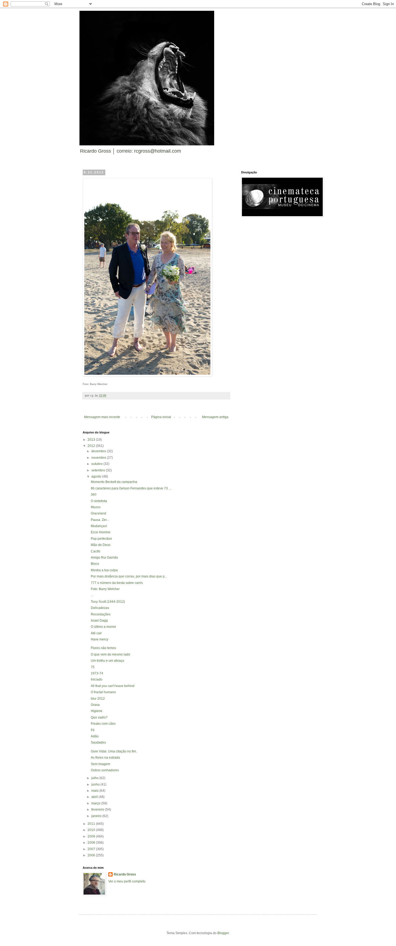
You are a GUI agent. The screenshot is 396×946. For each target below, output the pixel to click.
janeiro (96, 816)
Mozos (95, 507)
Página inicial (161, 417)
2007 (92, 849)
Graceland (98, 513)
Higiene (96, 711)
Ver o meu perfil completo (126, 881)
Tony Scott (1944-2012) (108, 602)
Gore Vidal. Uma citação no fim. (114, 751)
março (96, 803)
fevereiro (98, 809)
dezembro (99, 451)
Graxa (95, 705)
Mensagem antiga (215, 417)
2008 (92, 843)
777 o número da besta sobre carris (117, 583)
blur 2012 (98, 698)
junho (95, 784)
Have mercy (99, 639)
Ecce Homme (100, 532)
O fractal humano (103, 692)
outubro (97, 464)
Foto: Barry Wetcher (105, 589)
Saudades (98, 742)
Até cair (96, 633)
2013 (92, 440)
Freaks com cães (103, 724)
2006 (92, 855)
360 (93, 494)
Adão (95, 736)
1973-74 (97, 673)
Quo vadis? (99, 717)
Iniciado (96, 679)
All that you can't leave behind (112, 686)
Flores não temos (103, 648)
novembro (99, 458)
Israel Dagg (99, 620)
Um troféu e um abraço (107, 661)
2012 (92, 446)
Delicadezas (100, 608)
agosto (96, 476)
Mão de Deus (100, 545)
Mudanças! (99, 526)
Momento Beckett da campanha (114, 482)
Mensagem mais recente (102, 417)
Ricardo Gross (125, 874)
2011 (92, 824)
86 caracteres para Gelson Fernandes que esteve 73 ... (131, 488)
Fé (93, 730)
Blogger (223, 933)
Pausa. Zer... (100, 520)
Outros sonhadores (105, 770)
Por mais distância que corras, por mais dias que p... (129, 576)
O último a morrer (103, 627)
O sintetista (99, 501)
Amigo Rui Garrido (104, 557)
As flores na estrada (105, 757)
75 (93, 667)
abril (95, 797)
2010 (92, 830)
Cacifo (95, 551)
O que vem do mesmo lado (110, 654)
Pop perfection (101, 539)
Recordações (100, 614)
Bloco (95, 564)
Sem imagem (100, 764)
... (92, 595)
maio (95, 791)
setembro (98, 470)
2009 (92, 836)
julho (95, 778)
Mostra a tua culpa (104, 570)
